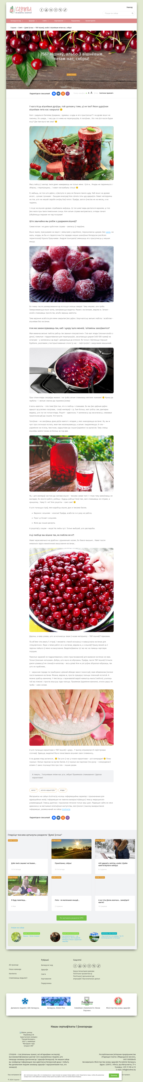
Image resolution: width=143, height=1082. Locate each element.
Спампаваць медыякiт (18, 978)
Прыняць (114, 1075)
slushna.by (66, 809)
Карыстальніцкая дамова (83, 971)
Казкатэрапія (90, 21)
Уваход (129, 7)
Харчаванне (58, 21)
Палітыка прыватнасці (82, 974)
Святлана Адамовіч (106, 93)
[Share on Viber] (68, 94)
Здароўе (32, 21)
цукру (108, 232)
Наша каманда (15, 969)
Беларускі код (16, 21)
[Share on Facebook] (54, 94)
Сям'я (45, 21)
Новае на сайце (17, 928)
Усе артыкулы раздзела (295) (71, 918)
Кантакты (13, 974)
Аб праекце (13, 965)
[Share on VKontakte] (58, 94)
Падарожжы (75, 21)
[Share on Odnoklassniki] (63, 94)
